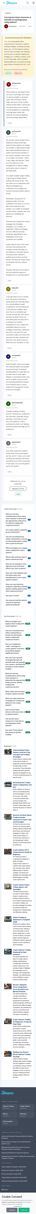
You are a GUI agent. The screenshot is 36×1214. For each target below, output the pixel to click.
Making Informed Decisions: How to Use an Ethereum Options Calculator (15, 1148)
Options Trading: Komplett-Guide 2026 (14, 1181)
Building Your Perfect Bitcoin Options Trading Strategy (21, 1054)
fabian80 (15, 288)
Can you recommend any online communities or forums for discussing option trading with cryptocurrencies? (17, 540)
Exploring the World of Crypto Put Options (15, 1153)
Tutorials (7, 13)
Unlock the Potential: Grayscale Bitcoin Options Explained (17, 1137)
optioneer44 (16, 131)
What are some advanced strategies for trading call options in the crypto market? (14, 701)
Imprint (5, 1189)
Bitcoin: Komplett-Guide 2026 (11, 1174)
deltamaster (13, 26)
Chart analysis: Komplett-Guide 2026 (13, 1167)
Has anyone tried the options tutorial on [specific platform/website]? (16, 602)
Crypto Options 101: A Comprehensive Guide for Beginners (22, 852)
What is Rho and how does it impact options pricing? (16, 558)
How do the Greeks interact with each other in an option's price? (15, 712)
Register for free (18, 489)
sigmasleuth (16, 442)
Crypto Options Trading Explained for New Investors (21, 952)
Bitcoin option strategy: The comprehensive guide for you (16, 1142)
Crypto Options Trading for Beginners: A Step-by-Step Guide (22, 1022)
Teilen (10, 123)
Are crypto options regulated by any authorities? (16, 531)
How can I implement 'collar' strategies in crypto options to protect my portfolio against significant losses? (14, 648)
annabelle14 (16, 355)
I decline (12, 1210)
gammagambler (17, 403)
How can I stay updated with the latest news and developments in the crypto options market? (16, 576)
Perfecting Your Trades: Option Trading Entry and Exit (22, 785)
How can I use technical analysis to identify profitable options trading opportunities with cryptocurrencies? (17, 587)
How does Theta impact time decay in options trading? (14, 732)
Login (18, 494)
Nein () (18, 73)
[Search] (27, 2)
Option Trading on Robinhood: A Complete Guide (21, 919)
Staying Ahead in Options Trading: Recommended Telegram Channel (17, 1157)
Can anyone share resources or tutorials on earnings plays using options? (14, 722)
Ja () (8, 73)
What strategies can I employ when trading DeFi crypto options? (16, 550)
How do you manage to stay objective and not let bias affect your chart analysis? (16, 566)
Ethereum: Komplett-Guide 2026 (12, 1170)
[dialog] (18, 1203)
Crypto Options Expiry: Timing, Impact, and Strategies (21, 887)
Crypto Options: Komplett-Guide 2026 (14, 1177)
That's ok (24, 1210)
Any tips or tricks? (12, 596)
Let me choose (18, 1206)
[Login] (33, 2)
